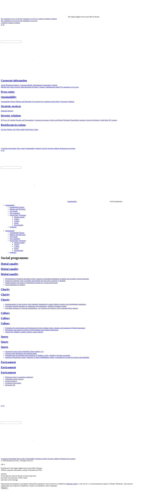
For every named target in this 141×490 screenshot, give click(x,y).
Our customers (15, 213)
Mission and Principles (17, 209)
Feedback (13, 227)
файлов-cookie (72, 484)
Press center (8, 91)
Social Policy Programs (18, 215)
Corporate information (14, 80)
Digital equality (19, 217)
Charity (16, 219)
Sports (16, 223)
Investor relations (11, 115)
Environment (18, 225)
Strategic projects (11, 106)
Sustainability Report (17, 207)
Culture (16, 221)
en (3, 25)
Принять (4, 488)
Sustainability (8, 96)
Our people (14, 211)
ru (1, 25)
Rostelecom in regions (13, 124)
